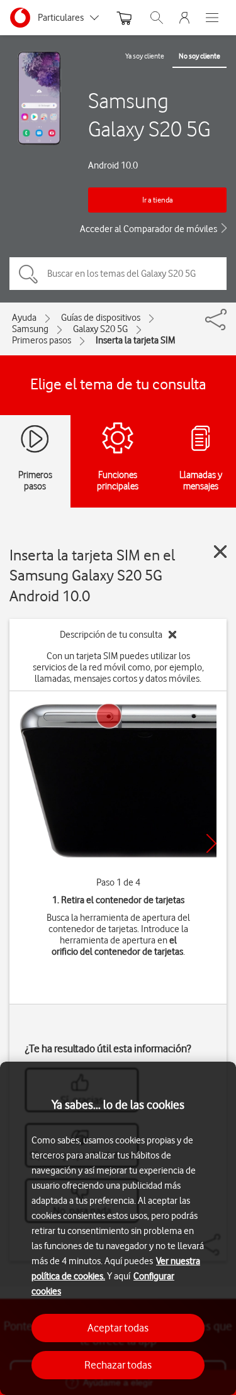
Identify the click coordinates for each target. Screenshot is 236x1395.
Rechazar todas (118, 1365)
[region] (118, 1228)
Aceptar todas (118, 1327)
